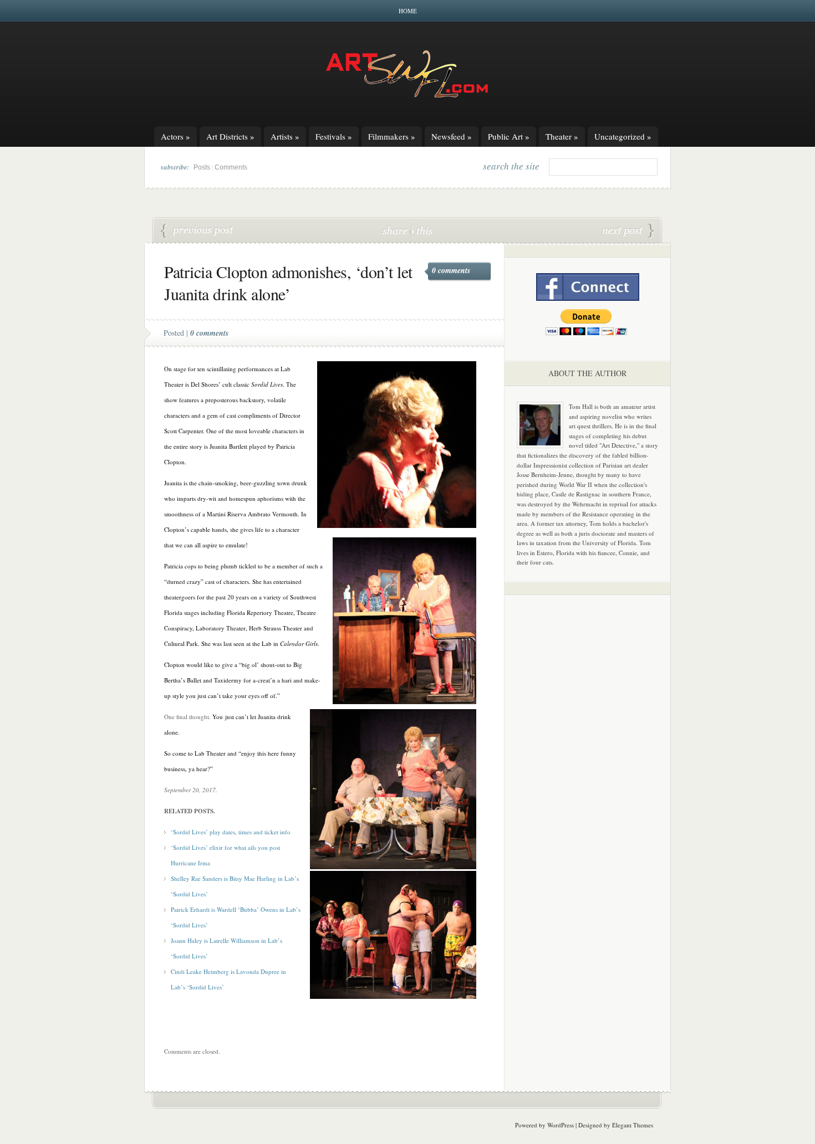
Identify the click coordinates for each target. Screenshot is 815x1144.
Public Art (508, 136)
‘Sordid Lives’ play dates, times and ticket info (231, 832)
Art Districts (230, 136)
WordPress (560, 1125)
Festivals (333, 136)
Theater (562, 136)
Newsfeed (451, 136)
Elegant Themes (632, 1125)
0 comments (451, 270)
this (421, 230)
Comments (231, 167)
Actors (175, 136)
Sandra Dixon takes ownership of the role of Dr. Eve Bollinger (628, 231)
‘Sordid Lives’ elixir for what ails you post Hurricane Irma (197, 231)
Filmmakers (391, 136)
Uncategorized (622, 136)
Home (408, 11)
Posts (201, 167)
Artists (285, 136)
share (396, 230)
